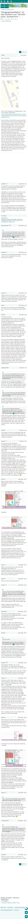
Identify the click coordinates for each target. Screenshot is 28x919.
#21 (25, 854)
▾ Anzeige (3, 215)
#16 (25, 662)
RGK (4, 192)
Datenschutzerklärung (20, 907)
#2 (25, 225)
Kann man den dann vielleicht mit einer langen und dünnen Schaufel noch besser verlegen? (13, 394)
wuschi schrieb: (6, 639)
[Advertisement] (14, 36)
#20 (25, 820)
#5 (25, 305)
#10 (25, 479)
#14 (25, 611)
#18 (25, 717)
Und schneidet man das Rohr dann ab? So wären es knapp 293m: (13, 800)
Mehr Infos (16, 902)
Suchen (4, 907)
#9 (25, 441)
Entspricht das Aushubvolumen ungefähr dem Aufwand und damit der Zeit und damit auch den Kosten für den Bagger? (13, 829)
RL (16, 195)
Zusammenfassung (6, 21)
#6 (25, 314)
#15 (25, 633)
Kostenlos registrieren (7, 902)
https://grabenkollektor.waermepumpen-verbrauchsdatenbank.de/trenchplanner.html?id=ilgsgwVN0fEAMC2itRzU (13, 115)
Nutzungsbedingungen (7, 910)
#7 (25, 367)
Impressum (10, 907)
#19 (25, 792)
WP (20, 418)
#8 (25, 430)
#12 (25, 578)
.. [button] (14, 237)
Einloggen (4, 901)
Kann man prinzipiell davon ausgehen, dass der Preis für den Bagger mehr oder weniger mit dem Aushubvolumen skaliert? (13, 594)
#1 (25, 184)
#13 (25, 585)
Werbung (16, 910)
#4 (25, 293)
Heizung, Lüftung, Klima (8, 9)
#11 (25, 565)
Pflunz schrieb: (6, 232)
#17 (25, 678)
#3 (25, 252)
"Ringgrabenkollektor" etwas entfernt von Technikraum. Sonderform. (12, 221)
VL (13, 195)
